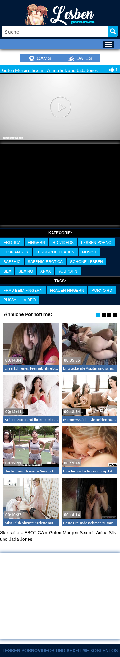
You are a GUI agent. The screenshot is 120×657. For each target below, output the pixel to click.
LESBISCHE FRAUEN (55, 251)
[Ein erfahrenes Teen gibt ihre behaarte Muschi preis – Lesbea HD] (31, 343)
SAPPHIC (12, 261)
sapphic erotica (45, 261)
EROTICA (12, 242)
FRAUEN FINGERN (67, 290)
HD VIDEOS (63, 242)
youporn (67, 271)
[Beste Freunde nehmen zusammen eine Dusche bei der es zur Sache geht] (89, 498)
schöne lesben (86, 261)
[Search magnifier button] (113, 31)
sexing (26, 271)
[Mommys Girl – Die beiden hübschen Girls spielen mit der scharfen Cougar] (89, 395)
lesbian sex (16, 251)
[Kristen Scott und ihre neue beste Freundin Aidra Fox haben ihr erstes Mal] (31, 395)
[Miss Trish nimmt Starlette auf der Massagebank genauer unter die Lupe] (31, 498)
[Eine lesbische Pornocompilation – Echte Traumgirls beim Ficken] (89, 446)
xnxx (45, 271)
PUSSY (10, 299)
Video (30, 299)
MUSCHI (89, 251)
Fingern (36, 242)
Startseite (9, 532)
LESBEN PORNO (96, 242)
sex (7, 271)
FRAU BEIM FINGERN (23, 290)
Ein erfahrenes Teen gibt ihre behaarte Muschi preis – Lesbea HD (57, 368)
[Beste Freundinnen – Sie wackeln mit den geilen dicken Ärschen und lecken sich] (31, 446)
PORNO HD (102, 290)
